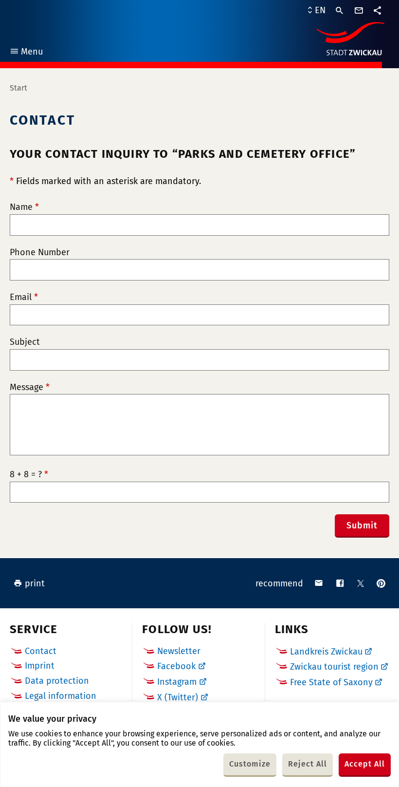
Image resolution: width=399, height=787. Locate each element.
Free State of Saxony (331, 682)
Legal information (60, 696)
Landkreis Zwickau (326, 651)
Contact (40, 651)
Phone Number (40, 252)
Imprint (39, 665)
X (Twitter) (177, 697)
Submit (362, 525)
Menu (26, 52)
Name (24, 207)
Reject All (307, 763)
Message (30, 387)
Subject (25, 342)
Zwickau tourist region (334, 666)
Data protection (57, 680)
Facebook (176, 666)
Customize (250, 763)
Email (24, 297)
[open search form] (339, 10)
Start (18, 88)
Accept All (365, 763)
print (35, 583)
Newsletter (178, 651)
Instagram (177, 681)
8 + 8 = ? (29, 474)
